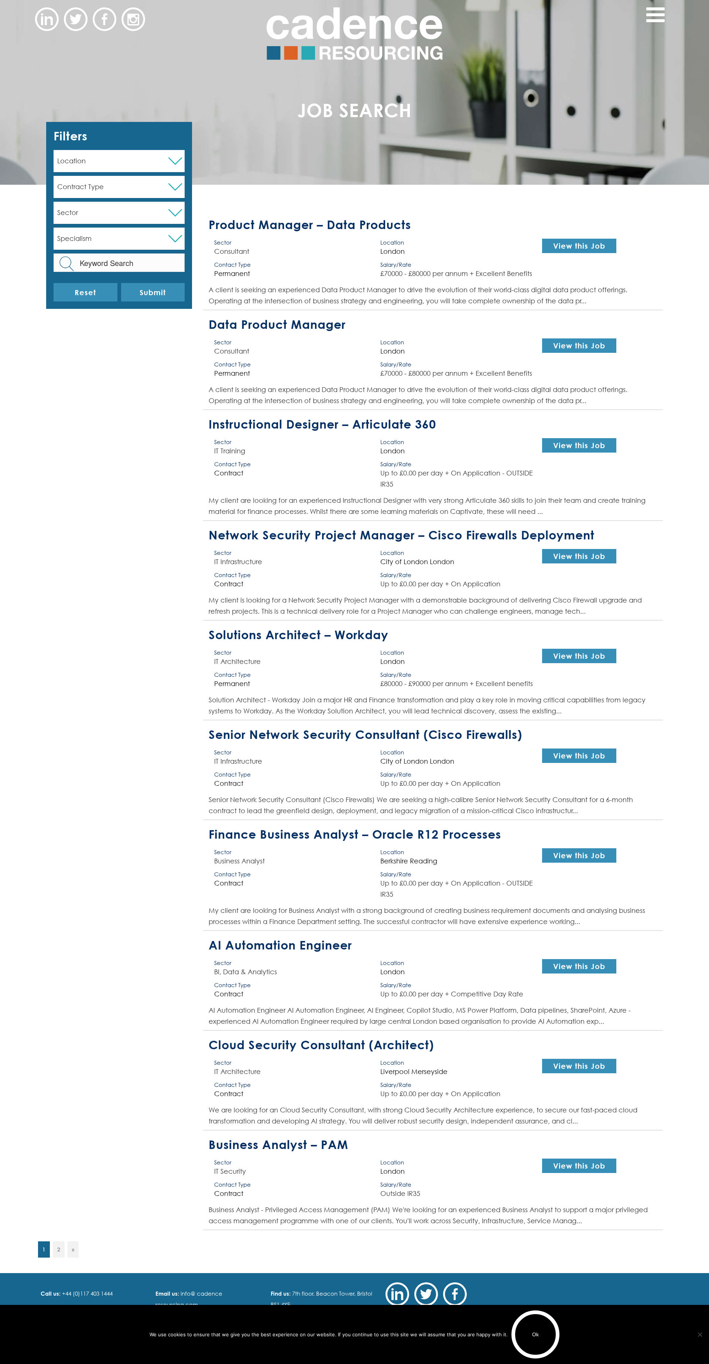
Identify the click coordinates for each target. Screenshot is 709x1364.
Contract (228, 473)
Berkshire (394, 861)
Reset (85, 292)
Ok (535, 1334)
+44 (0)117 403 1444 (87, 1293)
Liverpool (395, 1071)
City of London (404, 562)
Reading (423, 861)
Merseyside (429, 1071)
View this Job (579, 245)
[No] (699, 1334)
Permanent (232, 273)
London (392, 251)
